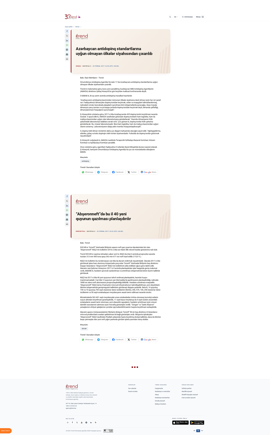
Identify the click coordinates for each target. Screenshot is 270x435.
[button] (67, 31)
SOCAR (84, 328)
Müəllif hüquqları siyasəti (190, 394)
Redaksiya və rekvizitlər (162, 391)
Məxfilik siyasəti (187, 391)
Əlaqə (157, 394)
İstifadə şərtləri (186, 388)
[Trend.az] (72, 17)
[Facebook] (72, 422)
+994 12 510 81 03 (71, 406)
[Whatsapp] (68, 422)
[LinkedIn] (91, 422)
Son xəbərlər (132, 388)
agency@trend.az (71, 408)
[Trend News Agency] (72, 386)
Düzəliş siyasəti (160, 401)
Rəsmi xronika (132, 391)
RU (202, 430)
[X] (77, 422)
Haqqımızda (159, 388)
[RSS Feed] (95, 422)
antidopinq (85, 161)
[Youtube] (82, 422)
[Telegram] (86, 422)
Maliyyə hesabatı (160, 404)
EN (194, 430)
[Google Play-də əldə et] (197, 422)
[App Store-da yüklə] (180, 422)
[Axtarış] (170, 17)
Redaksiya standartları (162, 397)
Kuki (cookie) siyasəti (188, 397)
